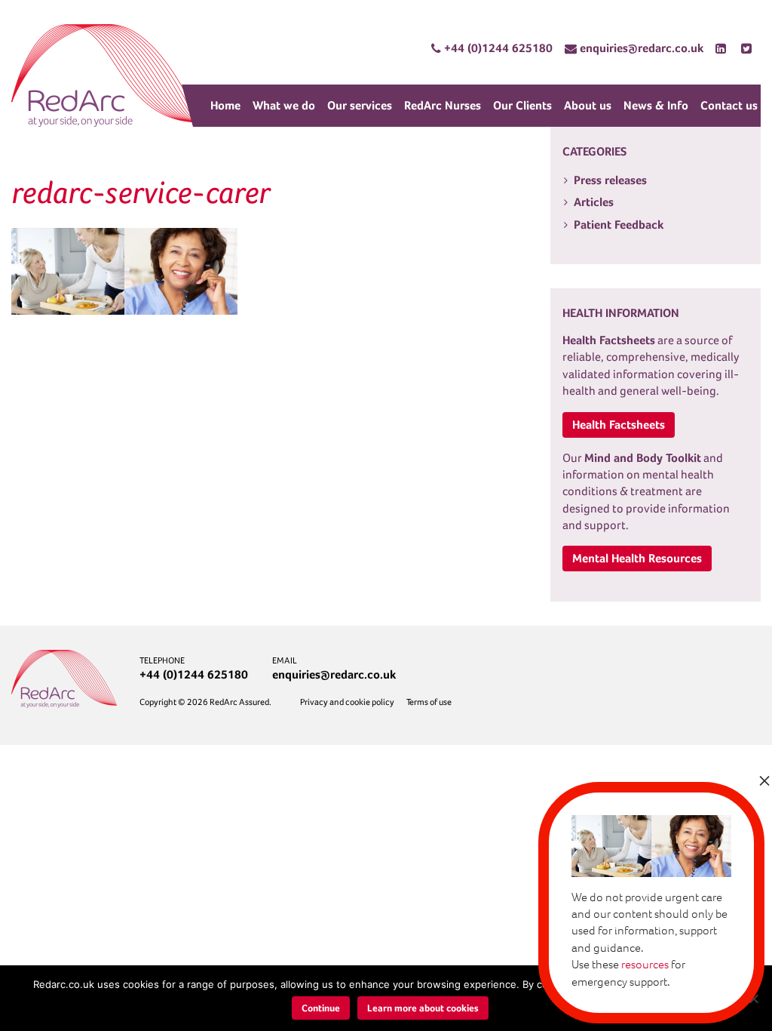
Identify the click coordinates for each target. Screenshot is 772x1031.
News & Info (655, 105)
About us (587, 105)
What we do (284, 105)
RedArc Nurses (442, 105)
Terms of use (429, 702)
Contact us (729, 105)
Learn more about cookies (423, 1008)
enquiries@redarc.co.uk (334, 674)
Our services (359, 105)
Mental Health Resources (637, 558)
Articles (594, 202)
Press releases (610, 180)
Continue (321, 1008)
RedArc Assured (105, 75)
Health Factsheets (618, 424)
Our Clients (522, 105)
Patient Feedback (618, 224)
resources (645, 964)
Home (225, 105)
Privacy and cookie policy (347, 702)
